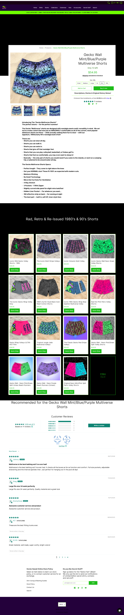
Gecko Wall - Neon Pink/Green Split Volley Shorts (102, 344)
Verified (62, 446)
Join (93, 583)
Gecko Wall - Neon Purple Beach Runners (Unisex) (46, 384)
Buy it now (103, 88)
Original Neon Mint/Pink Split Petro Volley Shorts (75, 384)
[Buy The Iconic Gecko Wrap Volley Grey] (21, 287)
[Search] (108, 2)
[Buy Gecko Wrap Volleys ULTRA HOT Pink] (21, 328)
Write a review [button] (99, 425)
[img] (14, 456)
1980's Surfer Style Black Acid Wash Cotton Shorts (48, 303)
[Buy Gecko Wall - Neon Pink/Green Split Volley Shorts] (103, 328)
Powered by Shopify (62, 612)
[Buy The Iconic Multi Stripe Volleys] (48, 246)
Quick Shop (15, 270)
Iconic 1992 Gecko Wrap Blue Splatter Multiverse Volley (75, 303)
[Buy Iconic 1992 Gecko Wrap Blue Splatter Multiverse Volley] (75, 287)
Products (48, 48)
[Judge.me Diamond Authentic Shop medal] (57, 439)
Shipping (85, 75)
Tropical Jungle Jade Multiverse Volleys (45, 344)
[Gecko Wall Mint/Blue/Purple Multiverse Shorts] (16, 110)
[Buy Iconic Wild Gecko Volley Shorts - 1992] (21, 246)
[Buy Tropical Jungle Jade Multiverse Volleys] (48, 328)
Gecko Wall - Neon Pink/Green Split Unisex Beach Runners (21, 384)
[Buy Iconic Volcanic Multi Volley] (75, 246)
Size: (92, 80)
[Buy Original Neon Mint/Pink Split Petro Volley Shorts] (75, 368)
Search (29, 591)
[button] (114, 2)
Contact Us (30, 587)
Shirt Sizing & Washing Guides (37, 581)
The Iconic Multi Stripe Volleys (48, 261)
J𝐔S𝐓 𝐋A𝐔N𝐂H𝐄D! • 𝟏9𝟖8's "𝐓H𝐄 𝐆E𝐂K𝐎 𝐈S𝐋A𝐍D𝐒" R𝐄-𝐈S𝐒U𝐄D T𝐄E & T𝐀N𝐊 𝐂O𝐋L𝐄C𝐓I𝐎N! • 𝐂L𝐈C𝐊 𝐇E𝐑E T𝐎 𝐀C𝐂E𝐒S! (62, 12)
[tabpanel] (62, 160)
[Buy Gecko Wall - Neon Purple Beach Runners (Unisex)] (48, 368)
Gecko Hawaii (60, 609)
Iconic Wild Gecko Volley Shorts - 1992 (18, 262)
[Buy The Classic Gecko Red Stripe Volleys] (75, 328)
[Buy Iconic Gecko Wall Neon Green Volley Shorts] (103, 246)
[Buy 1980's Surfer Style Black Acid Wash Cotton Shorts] (48, 287)
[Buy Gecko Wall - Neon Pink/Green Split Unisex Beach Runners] (21, 368)
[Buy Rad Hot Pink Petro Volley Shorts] (103, 287)
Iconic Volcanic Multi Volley (74, 261)
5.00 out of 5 (30, 424)
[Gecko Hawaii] (4, 7)
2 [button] (59, 557)
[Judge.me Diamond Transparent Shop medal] (66, 439)
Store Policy (31, 584)
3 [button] (62, 557)
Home (41, 48)
